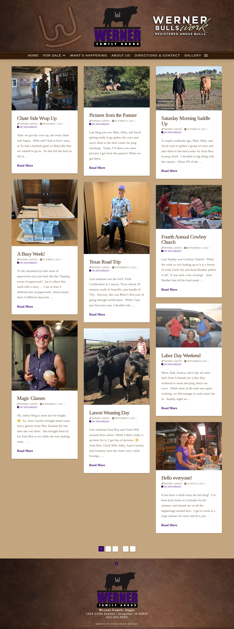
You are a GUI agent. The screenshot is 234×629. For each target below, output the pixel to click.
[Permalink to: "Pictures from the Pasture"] (117, 86)
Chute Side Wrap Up (37, 118)
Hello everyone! (176, 478)
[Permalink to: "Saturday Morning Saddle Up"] (189, 88)
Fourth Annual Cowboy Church (183, 239)
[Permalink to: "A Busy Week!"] (45, 212)
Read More (25, 165)
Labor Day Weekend (180, 355)
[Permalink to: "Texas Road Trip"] (117, 218)
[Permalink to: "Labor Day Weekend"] (189, 326)
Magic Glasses (31, 398)
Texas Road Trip (104, 262)
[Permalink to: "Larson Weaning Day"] (117, 366)
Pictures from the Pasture (113, 115)
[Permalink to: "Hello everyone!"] (189, 446)
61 (126, 549)
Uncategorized (28, 127)
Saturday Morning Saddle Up (185, 120)
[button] (205, 55)
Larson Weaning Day (109, 412)
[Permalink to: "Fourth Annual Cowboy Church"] (189, 207)
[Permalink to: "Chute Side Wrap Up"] (45, 88)
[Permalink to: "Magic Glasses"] (45, 356)
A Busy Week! (31, 254)
